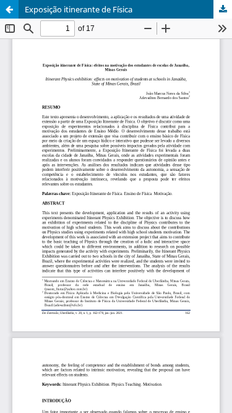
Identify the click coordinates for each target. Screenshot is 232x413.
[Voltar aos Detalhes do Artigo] (9, 9)
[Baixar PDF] (222, 9)
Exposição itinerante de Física (78, 9)
